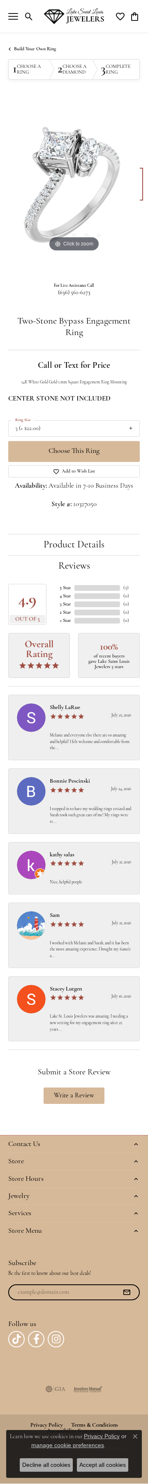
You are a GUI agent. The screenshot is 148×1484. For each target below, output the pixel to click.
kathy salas (62, 855)
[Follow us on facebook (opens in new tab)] (36, 1339)
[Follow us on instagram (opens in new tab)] (56, 1339)
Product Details (74, 545)
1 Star (65, 620)
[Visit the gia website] (55, 1389)
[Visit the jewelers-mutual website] (88, 1389)
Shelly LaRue (65, 708)
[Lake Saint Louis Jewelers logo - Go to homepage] (74, 16)
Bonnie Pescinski (70, 781)
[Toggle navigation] (13, 16)
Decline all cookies (46, 1464)
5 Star (65, 587)
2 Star (65, 612)
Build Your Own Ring (35, 49)
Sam (55, 915)
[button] (29, 16)
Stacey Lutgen (66, 989)
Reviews (74, 566)
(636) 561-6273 (74, 293)
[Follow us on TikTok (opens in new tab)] (16, 1339)
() (126, 587)
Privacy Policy (102, 1436)
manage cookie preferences (67, 1445)
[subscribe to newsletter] (126, 1292)
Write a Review (74, 1095)
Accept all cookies (102, 1464)
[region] (74, 188)
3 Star (65, 604)
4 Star (65, 596)
